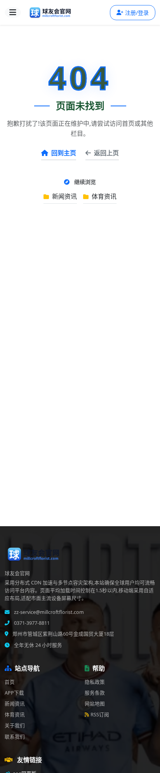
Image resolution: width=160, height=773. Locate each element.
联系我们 (15, 736)
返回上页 (106, 153)
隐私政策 (95, 682)
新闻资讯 (63, 196)
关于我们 (15, 725)
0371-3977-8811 (31, 623)
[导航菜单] (13, 12)
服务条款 (95, 693)
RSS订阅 (99, 714)
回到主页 (63, 153)
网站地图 (95, 703)
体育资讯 (103, 196)
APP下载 (14, 693)
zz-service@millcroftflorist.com (48, 612)
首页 (10, 682)
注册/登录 (137, 12)
